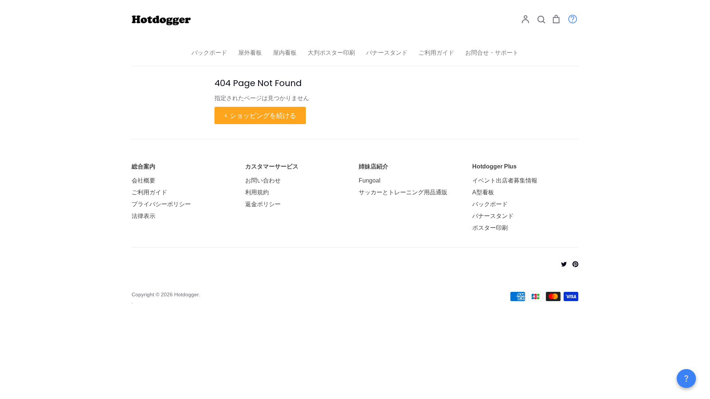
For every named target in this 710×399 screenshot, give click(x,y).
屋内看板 (285, 52)
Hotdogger (186, 294)
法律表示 (143, 216)
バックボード (209, 52)
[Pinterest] (572, 263)
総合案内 (143, 166)
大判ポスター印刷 (331, 52)
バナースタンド (387, 52)
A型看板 (483, 192)
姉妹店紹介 (373, 166)
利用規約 (257, 192)
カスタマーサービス (271, 166)
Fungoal (370, 180)
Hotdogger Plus (494, 166)
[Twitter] (561, 263)
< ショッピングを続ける (260, 115)
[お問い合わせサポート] (569, 18)
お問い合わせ (263, 180)
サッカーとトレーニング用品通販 (403, 192)
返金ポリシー (263, 204)
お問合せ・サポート (491, 52)
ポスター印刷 (490, 228)
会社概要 (143, 180)
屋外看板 (250, 52)
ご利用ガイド (436, 52)
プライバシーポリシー (161, 204)
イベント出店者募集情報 (504, 180)
